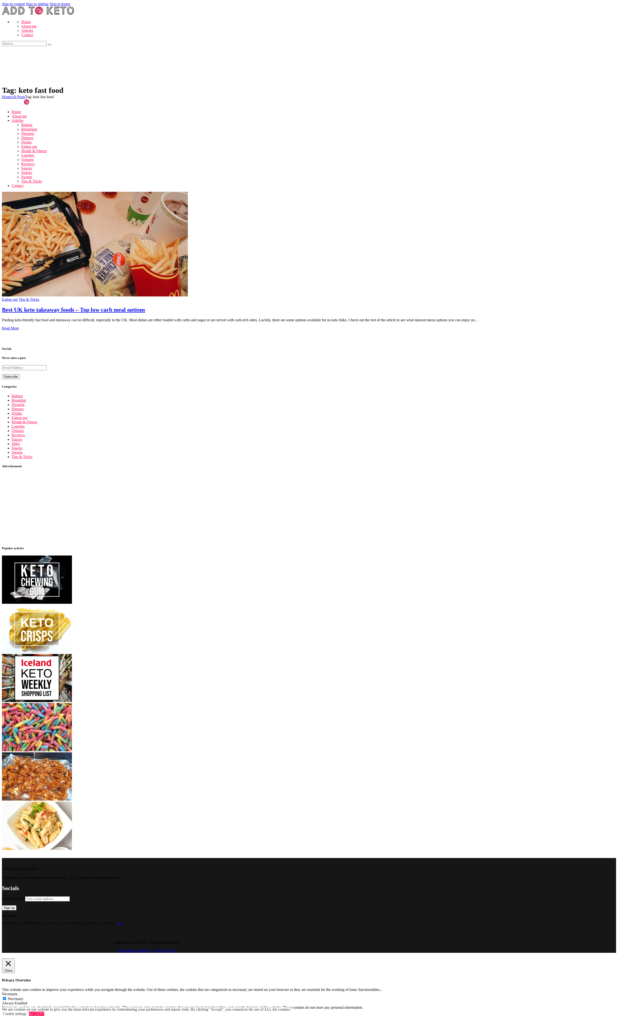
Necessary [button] (10, 994)
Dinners (18, 409)
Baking (17, 396)
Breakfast (19, 400)
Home (6, 97)
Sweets (17, 452)
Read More (10, 328)
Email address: (13, 899)
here (120, 923)
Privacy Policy (165, 950)
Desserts (18, 405)
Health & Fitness (24, 422)
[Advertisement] (147, 507)
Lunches (18, 426)
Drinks (17, 413)
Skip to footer (59, 4)
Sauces (17, 439)
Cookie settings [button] (15, 1014)
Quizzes (18, 431)
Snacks (17, 448)
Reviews (18, 435)
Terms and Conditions (134, 950)
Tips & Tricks (29, 299)
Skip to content (13, 4)
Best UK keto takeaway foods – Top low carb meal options (73, 310)
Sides (16, 444)
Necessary (15, 999)
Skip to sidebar (37, 4)
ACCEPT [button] (36, 1014)
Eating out (10, 299)
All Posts (18, 97)
